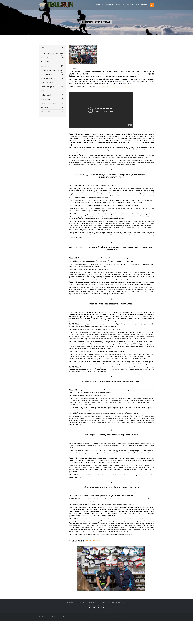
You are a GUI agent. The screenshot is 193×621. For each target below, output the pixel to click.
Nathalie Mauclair (52, 95)
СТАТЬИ (130, 5)
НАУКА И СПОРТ (141, 5)
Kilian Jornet (52, 66)
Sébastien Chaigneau (52, 78)
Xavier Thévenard (52, 83)
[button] (152, 3)
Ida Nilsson (52, 107)
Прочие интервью (52, 87)
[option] (83, 54)
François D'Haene (52, 62)
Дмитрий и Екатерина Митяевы (52, 54)
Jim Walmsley (52, 99)
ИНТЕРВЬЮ (120, 5)
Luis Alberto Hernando (52, 103)
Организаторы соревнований (52, 70)
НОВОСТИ (109, 5)
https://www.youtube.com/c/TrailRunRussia (118, 87)
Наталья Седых (52, 74)
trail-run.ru (47, 617)
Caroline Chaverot (52, 58)
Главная (99, 5)
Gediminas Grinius (52, 91)
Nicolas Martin (52, 111)
